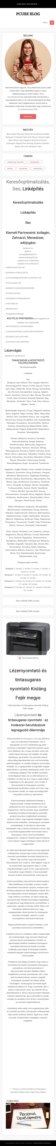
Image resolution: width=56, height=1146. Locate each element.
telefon (10, 168)
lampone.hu (28, 248)
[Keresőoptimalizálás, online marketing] (28, 14)
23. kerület (28, 590)
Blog (29, 88)
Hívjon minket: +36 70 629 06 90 (27, 4)
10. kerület (43, 575)
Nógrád (19, 143)
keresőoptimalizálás (16, 97)
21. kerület (37, 587)
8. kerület (25, 575)
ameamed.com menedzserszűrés (20, 288)
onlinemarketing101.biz (28, 257)
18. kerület (33, 584)
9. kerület (34, 575)
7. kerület (17, 575)
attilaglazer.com (13, 283)
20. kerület (27, 587)
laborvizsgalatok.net (15, 267)
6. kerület (31, 572)
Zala (39, 146)
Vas (27, 146)
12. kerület (31, 578)
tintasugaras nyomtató (32, 739)
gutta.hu (28, 251)
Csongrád (18, 137)
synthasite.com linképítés (17, 342)
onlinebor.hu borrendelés (18, 298)
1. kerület (18, 569)
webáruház (37, 168)
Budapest (10, 137)
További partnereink (15, 314)
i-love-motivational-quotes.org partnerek (24, 331)
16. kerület (46, 581)
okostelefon (34, 162)
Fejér (25, 137)
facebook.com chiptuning (17, 337)
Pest (25, 143)
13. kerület (17, 581)
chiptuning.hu (12, 304)
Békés (27, 134)
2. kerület (26, 569)
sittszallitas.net (13, 293)
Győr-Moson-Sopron (36, 137)
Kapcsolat (28, 116)
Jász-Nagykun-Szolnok (29, 140)
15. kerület (36, 581)
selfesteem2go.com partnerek (19, 326)
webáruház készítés (15, 162)
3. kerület (35, 569)
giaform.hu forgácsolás (17, 273)
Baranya (21, 134)
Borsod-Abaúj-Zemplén (39, 134)
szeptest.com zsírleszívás (28, 264)
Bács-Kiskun (12, 134)
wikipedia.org (12, 309)
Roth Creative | (36, 1143)
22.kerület (46, 587)
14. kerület (27, 581)
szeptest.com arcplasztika (28, 261)
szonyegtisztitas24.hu (28, 254)
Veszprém (33, 146)
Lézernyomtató (26, 715)
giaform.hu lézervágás (15, 356)
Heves (16, 140)
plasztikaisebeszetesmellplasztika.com (23, 278)
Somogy (30, 143)
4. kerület (44, 569)
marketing (23, 168)
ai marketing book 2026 (28, 109)
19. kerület (17, 587)
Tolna (22, 146)
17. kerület (23, 584)
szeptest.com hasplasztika (28, 323)
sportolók (24, 745)
